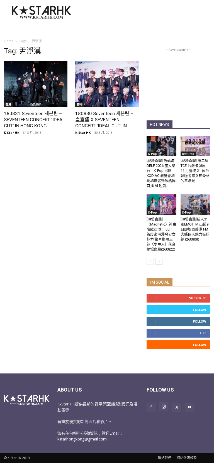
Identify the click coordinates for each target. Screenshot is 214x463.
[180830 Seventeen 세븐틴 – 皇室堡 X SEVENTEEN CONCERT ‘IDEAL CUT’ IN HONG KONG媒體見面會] (107, 84)
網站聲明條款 (187, 457)
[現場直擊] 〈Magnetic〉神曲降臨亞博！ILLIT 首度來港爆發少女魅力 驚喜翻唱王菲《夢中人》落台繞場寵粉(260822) (161, 234)
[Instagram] (163, 406)
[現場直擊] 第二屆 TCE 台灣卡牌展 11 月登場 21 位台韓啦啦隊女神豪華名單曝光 (195, 171)
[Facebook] (151, 407)
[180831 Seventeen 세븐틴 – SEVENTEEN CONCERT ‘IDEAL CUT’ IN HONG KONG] (35, 84)
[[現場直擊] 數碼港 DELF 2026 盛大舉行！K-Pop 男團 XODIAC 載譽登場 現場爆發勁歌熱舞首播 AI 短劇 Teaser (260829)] (161, 146)
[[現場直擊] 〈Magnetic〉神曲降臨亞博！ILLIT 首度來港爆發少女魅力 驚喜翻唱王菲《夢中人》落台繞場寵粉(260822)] (161, 204)
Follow (199, 310)
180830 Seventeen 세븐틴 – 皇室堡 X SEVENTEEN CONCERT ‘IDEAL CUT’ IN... (104, 119)
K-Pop (152, 154)
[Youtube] (189, 407)
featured (188, 154)
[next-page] (158, 261)
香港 (8, 104)
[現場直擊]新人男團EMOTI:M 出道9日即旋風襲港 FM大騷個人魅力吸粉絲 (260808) (195, 229)
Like (203, 333)
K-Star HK (11, 132)
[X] (176, 407)
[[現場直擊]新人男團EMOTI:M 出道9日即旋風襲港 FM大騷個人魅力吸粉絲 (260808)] (195, 204)
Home (9, 41)
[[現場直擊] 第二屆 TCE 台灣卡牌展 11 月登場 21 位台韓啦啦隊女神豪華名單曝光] (195, 146)
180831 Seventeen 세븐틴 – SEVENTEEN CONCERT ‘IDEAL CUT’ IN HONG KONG (34, 119)
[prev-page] (150, 261)
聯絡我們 (164, 457)
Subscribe (197, 298)
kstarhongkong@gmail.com (82, 439)
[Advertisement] (144, 12)
